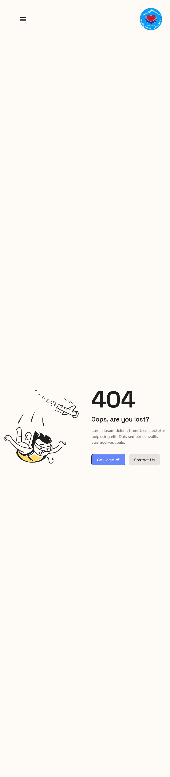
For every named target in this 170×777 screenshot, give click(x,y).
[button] (23, 19)
